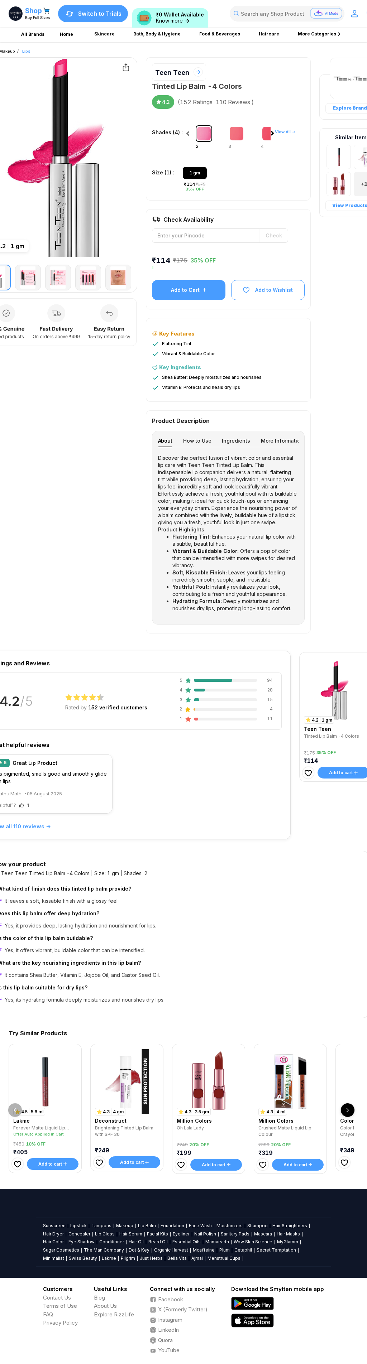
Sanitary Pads (235, 1234)
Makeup (124, 1225)
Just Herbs (151, 1258)
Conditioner (111, 1241)
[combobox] (287, 13)
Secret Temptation (276, 1250)
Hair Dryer (53, 1234)
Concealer (79, 1234)
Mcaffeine (204, 1250)
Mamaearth (217, 1241)
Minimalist (53, 1258)
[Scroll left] (15, 1110)
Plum (224, 1250)
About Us (105, 1305)
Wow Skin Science (253, 1241)
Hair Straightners (289, 1225)
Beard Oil (158, 1241)
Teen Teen (172, 72)
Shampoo (257, 1225)
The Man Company (104, 1250)
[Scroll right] (347, 1110)
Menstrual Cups (224, 1258)
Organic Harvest (171, 1250)
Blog (99, 1297)
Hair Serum (130, 1234)
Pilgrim (128, 1258)
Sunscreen (54, 1225)
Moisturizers (229, 1225)
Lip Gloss (105, 1234)
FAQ (48, 1314)
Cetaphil (243, 1250)
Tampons (101, 1225)
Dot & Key (139, 1250)
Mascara (263, 1234)
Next (274, 135)
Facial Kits (157, 1234)
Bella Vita (177, 1258)
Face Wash (200, 1225)
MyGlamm (287, 1241)
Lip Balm (147, 1225)
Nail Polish (205, 1234)
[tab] (165, 440)
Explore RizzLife (114, 1314)
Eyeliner (181, 1234)
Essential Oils (186, 1241)
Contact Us (57, 1297)
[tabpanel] (228, 533)
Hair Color (53, 1241)
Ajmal (197, 1258)
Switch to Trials (99, 13)
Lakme (109, 1258)
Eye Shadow (81, 1241)
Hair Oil (136, 1241)
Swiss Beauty (83, 1258)
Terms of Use (60, 1305)
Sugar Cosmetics (61, 1250)
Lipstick (78, 1225)
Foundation (172, 1225)
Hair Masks (288, 1234)
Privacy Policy (60, 1322)
